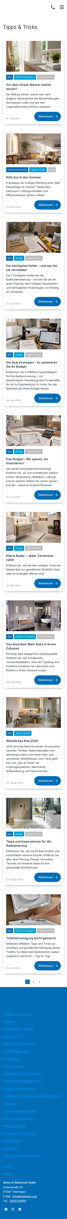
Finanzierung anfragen (19, 1133)
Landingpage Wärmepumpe (22, 1073)
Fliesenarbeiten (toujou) (19, 1111)
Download (10, 1148)
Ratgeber (9, 1021)
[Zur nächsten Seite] (39, 982)
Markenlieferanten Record (21, 1156)
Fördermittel (11, 1141)
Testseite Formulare (17, 1014)
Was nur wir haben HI (18, 1118)
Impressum (11, 1036)
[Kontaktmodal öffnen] (53, 7)
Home (7, 1166)
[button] (62, 7)
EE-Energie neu (14, 1066)
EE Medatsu (11, 1059)
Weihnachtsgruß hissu (18, 1044)
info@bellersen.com (24, 1196)
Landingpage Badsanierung (22, 1081)
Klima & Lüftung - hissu (19, 1088)
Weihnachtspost (14, 1126)
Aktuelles (9, 1103)
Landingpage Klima (16, 1051)
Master (8, 1174)
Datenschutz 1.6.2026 (18, 1029)
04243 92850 (17, 1200)
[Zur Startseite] (33, 1000)
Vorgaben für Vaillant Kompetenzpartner (31, 1096)
